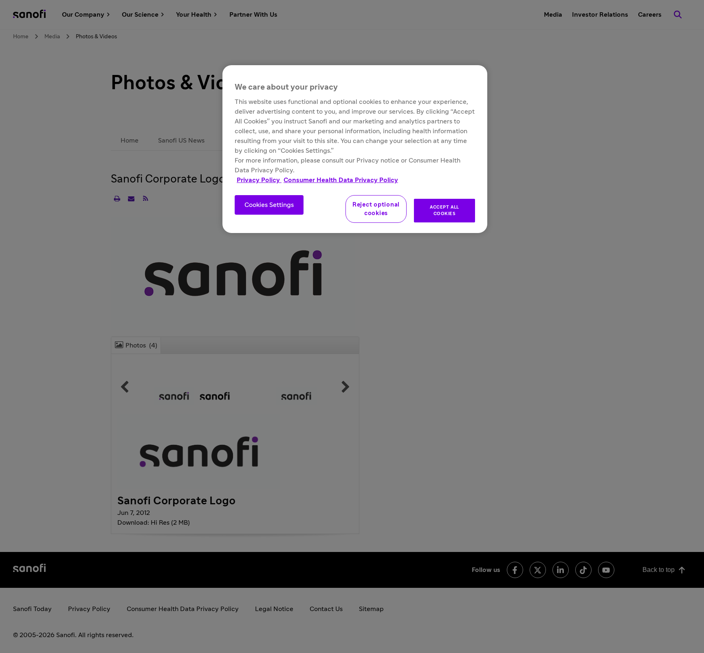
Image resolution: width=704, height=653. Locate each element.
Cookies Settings (269, 205)
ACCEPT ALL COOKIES (444, 210)
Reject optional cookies (376, 209)
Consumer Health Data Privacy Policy (341, 180)
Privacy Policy (259, 180)
